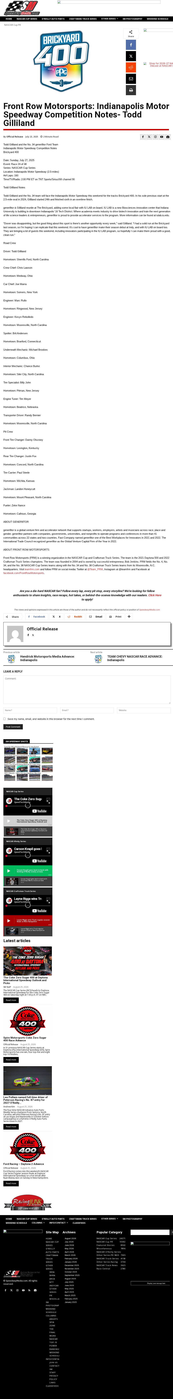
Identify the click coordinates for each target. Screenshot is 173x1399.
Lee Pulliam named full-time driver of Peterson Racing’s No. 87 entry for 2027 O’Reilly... (25, 1100)
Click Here (154, 595)
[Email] (131, 79)
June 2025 (69, 1285)
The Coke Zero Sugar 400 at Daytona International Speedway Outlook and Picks (25, 980)
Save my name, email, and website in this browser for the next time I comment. (51, 718)
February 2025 (71, 1299)
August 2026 (70, 1238)
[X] (131, 56)
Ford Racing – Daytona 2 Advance (23, 1164)
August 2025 (70, 1278)
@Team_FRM (95, 569)
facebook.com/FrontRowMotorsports (23, 573)
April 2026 (69, 1252)
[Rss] (29, 1290)
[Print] (131, 90)
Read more (11, 1000)
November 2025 (72, 1268)
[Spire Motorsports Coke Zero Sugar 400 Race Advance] (27, 1021)
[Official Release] (15, 634)
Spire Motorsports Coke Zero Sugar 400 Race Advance (24, 1039)
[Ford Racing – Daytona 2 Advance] (27, 1147)
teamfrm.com (32, 569)
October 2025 (71, 1272)
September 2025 (72, 1275)
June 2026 (69, 1245)
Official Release (14, 136)
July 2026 (69, 1242)
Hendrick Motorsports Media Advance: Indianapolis (47, 658)
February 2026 (71, 1258)
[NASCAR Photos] (168, 137)
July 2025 (69, 1282)
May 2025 (69, 1288)
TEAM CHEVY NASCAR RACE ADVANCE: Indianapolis (135, 658)
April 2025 (69, 1292)
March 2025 (70, 1295)
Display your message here (156, 1283)
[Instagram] (155, 137)
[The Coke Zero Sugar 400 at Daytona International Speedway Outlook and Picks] (27, 961)
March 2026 (70, 1255)
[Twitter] (149, 137)
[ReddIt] (131, 67)
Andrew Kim (9, 1106)
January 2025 (71, 1302)
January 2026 (71, 1262)
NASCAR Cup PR (12, 24)
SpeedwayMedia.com (149, 609)
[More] (129, 616)
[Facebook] (131, 45)
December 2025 (72, 1265)
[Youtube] (161, 137)
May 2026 (69, 1248)
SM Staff (7, 987)
